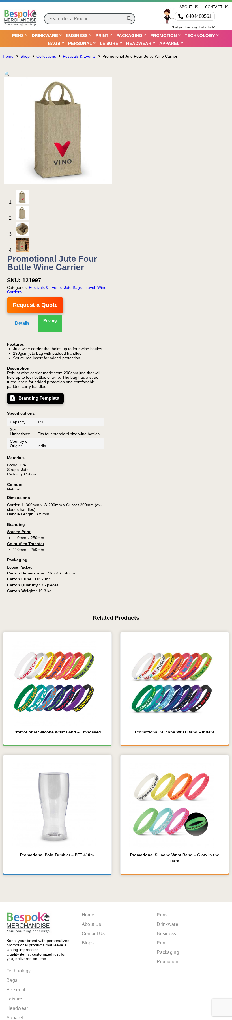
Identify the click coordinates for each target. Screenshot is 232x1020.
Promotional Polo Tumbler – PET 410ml (57, 855)
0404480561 (199, 16)
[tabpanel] (58, 467)
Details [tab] (22, 323)
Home (8, 56)
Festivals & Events (79, 56)
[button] (7, 74)
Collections (46, 56)
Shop (25, 56)
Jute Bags (73, 287)
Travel (89, 287)
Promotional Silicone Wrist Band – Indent (174, 732)
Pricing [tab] (50, 320)
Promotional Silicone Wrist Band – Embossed (57, 732)
